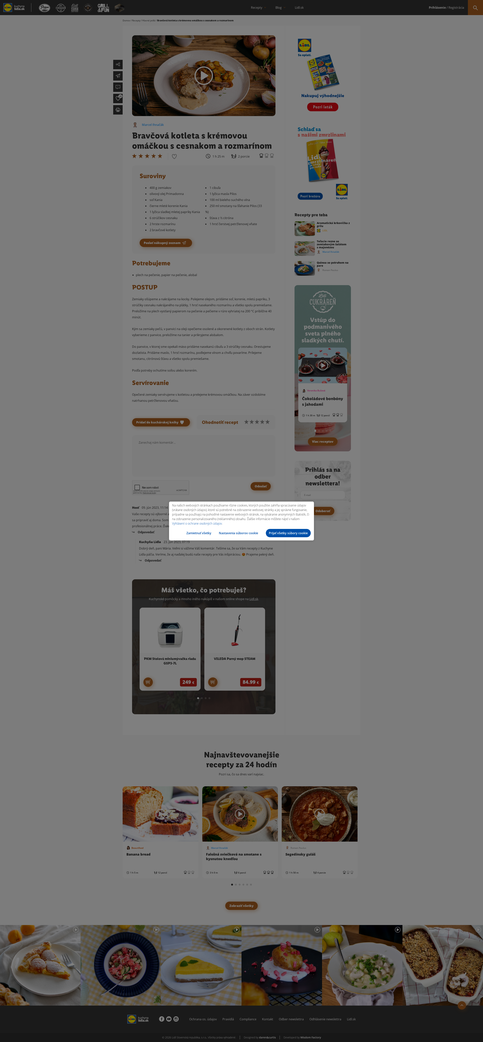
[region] (241, 521)
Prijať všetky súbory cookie (288, 533)
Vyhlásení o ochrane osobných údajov (197, 523)
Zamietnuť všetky (198, 533)
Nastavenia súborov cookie (238, 533)
